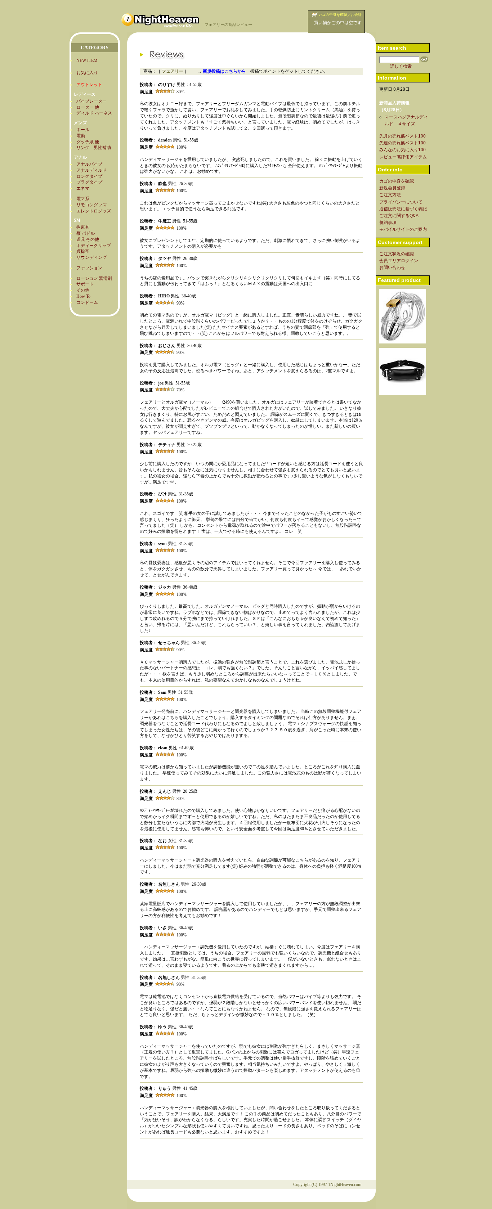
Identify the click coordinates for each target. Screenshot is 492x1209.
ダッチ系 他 (87, 141)
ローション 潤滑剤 (94, 278)
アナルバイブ (89, 164)
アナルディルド (91, 170)
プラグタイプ (89, 182)
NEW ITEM (87, 60)
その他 (82, 290)
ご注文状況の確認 (396, 253)
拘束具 (82, 227)
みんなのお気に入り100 (402, 149)
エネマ (82, 188)
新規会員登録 (392, 187)
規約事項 (388, 222)
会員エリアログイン (398, 260)
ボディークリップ (93, 245)
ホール (82, 129)
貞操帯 (82, 251)
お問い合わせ (392, 267)
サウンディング (91, 257)
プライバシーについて (400, 202)
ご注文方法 (390, 194)
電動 (80, 135)
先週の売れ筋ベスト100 (402, 142)
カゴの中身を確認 (396, 181)
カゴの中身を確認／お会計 (340, 15)
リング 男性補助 (93, 147)
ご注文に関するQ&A (399, 215)
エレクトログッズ (93, 211)
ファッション (89, 267)
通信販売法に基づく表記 (403, 208)
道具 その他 (87, 239)
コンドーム (87, 302)
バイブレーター (91, 101)
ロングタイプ (89, 176)
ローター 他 (87, 107)
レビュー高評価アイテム (403, 156)
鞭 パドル (85, 233)
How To (83, 296)
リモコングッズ (91, 204)
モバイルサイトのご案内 (403, 229)
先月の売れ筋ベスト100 (402, 136)
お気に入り (87, 72)
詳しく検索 (401, 66)
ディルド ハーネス (94, 113)
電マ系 (82, 198)
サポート (85, 284)
